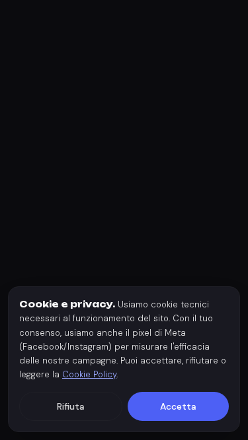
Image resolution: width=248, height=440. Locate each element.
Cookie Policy (89, 374)
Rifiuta (71, 406)
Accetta (178, 406)
